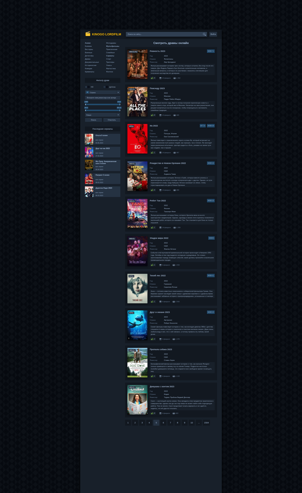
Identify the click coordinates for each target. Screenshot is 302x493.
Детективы (89, 56)
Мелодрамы (111, 43)
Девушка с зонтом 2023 (162, 386)
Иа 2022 (154, 126)
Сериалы (110, 56)
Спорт (108, 59)
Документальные (92, 62)
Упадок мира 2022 (159, 238)
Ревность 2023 (157, 51)
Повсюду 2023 (157, 88)
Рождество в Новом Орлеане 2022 (168, 163)
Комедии (88, 68)
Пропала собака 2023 (161, 349)
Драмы (87, 59)
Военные (88, 53)
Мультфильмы (112, 46)
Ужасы (109, 65)
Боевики (88, 46)
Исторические (90, 65)
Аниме (88, 43)
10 (192, 423)
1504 (206, 423)
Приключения (111, 49)
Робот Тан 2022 (158, 200)
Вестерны (89, 49)
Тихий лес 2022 (158, 275)
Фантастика (111, 68)
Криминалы (89, 72)
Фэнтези (109, 72)
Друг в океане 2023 (160, 312)
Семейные (110, 53)
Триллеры (110, 62)
